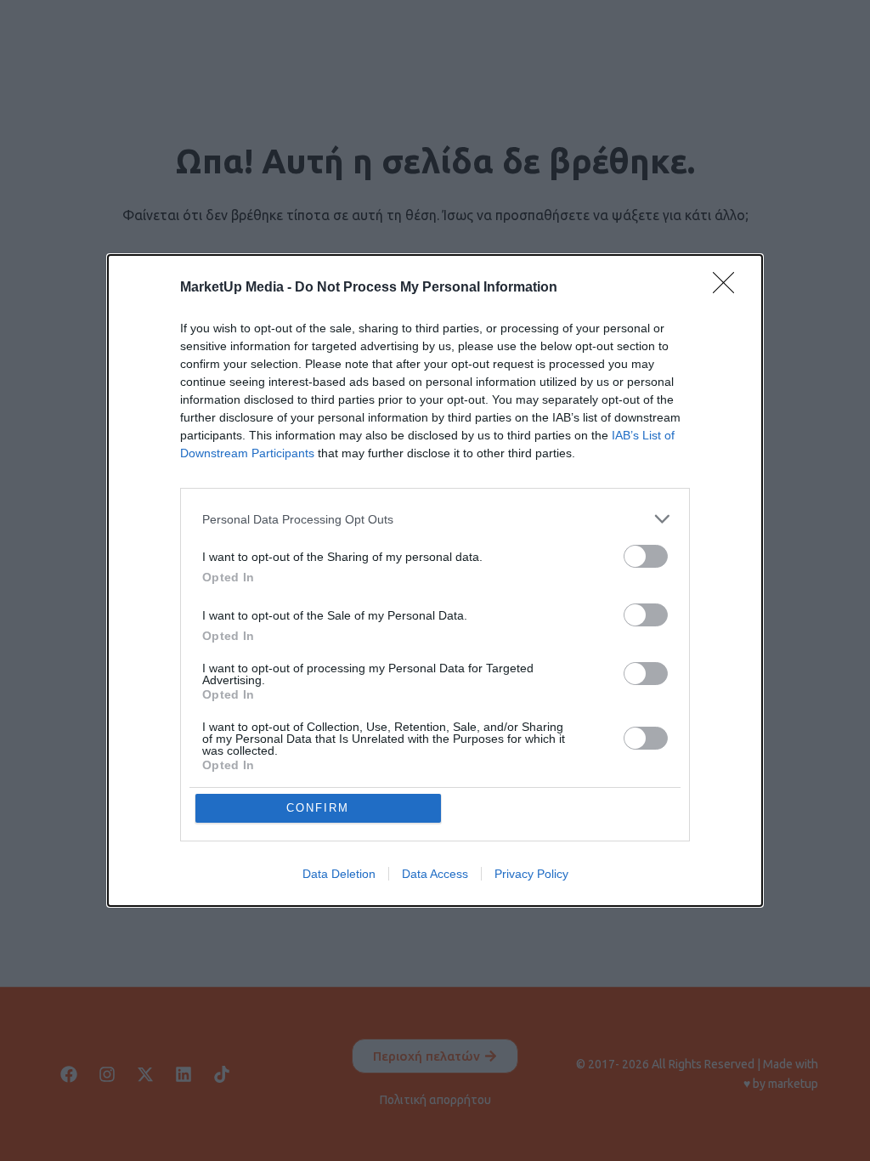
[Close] (729, 288)
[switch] (646, 556)
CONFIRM (317, 807)
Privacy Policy (531, 874)
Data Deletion (339, 874)
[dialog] (435, 580)
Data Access (435, 874)
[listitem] (435, 519)
